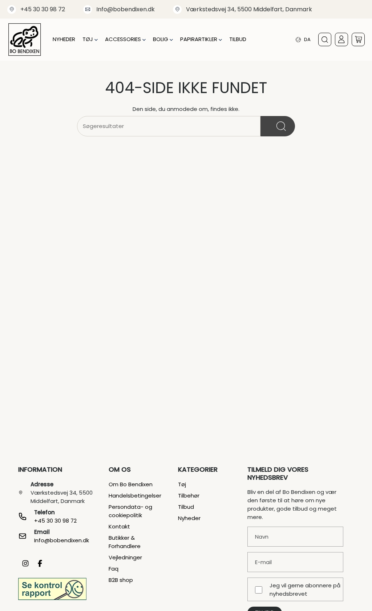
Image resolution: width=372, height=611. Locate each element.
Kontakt (119, 526)
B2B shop (121, 580)
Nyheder (189, 518)
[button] (90, 39)
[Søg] (277, 126)
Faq (113, 568)
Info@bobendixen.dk (125, 9)
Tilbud (186, 507)
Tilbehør (188, 495)
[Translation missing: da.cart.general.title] (358, 39)
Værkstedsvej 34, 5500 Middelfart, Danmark (249, 9)
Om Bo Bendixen (131, 484)
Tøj (182, 484)
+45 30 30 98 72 (42, 9)
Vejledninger (125, 557)
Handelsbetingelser (135, 495)
